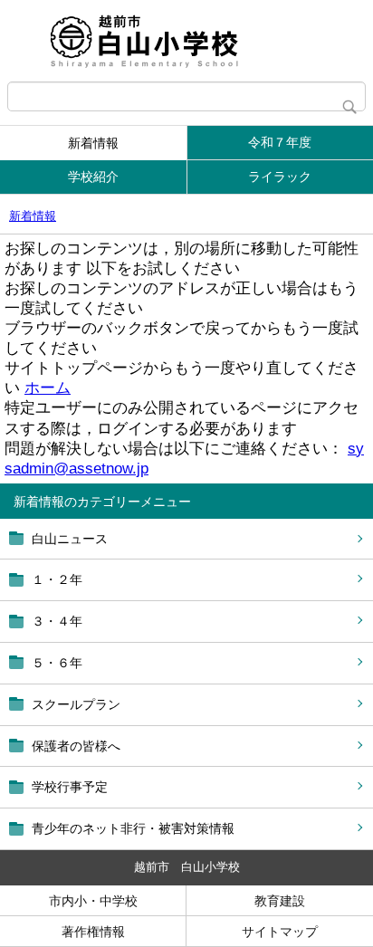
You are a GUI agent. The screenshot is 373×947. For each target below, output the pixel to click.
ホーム (47, 388)
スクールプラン (76, 704)
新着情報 (93, 143)
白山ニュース (70, 538)
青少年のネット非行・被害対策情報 (133, 828)
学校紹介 (93, 176)
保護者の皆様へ (76, 746)
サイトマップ (280, 931)
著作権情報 (93, 931)
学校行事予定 (70, 787)
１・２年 (57, 579)
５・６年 (57, 662)
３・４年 (57, 621)
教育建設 (279, 901)
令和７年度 (279, 142)
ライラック (279, 176)
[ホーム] (186, 41)
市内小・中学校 (93, 901)
